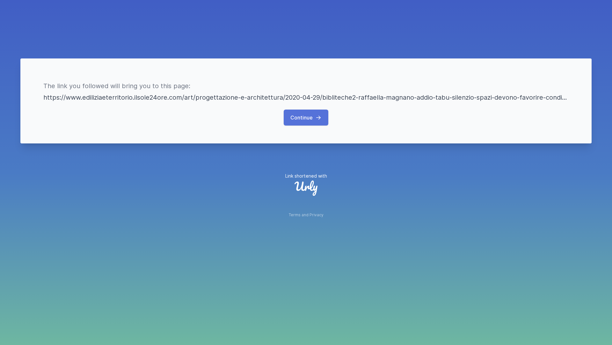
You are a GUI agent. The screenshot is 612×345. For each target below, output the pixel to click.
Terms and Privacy (306, 214)
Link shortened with (306, 176)
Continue (301, 117)
